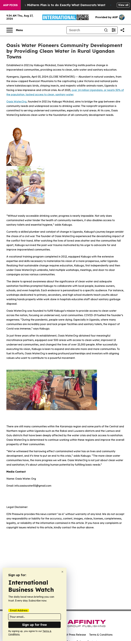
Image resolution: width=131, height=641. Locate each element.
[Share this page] (122, 30)
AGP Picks (10, 5)
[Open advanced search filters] (113, 30)
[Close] (62, 571)
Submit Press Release (73, 634)
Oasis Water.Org (16, 101)
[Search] (106, 30)
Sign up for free (34, 625)
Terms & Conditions (100, 634)
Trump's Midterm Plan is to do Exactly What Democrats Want (60, 5)
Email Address (18, 610)
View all (123, 5)
